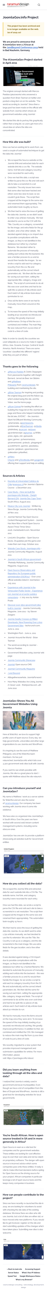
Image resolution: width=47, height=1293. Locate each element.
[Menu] (5, 5)
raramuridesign (28, 385)
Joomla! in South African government (24, 559)
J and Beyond (14, 673)
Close (42, 5)
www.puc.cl (18, 484)
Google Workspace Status (30, 1276)
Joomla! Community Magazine (21, 669)
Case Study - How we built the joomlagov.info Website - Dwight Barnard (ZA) (22, 495)
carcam (23, 429)
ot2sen (33, 429)
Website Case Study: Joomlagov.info (24, 548)
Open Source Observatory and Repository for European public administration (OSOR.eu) (22, 573)
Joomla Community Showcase (21, 660)
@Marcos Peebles (16, 372)
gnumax (28, 433)
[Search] (39, 4)
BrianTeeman (27, 426)
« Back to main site (14, 1269)
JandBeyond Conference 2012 (22, 47)
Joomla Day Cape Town (30, 498)
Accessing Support (32, 1269)
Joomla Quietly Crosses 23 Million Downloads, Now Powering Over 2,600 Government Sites (25, 622)
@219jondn (39, 460)
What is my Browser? (24, 1280)
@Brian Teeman (14, 392)
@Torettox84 (24, 460)
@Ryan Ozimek (14, 406)
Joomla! (11, 664)
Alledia (38, 426)
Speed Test (12, 1276)
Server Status (13, 1273)
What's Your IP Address (31, 1273)
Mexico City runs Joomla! (19, 506)
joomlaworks (27, 423)
